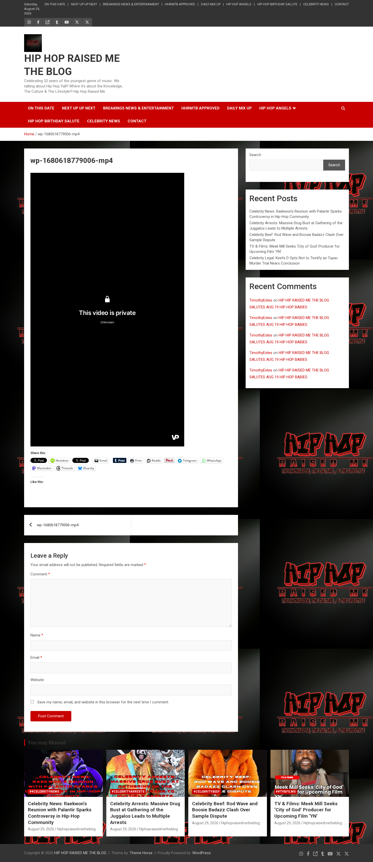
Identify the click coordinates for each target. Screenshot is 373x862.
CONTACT (342, 4)
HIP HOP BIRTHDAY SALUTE (277, 4)
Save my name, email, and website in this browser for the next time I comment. (103, 702)
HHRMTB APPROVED (180, 4)
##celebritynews (44, 791)
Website (37, 680)
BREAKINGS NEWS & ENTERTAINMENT (131, 4)
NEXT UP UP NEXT (84, 4)
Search (255, 155)
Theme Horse (141, 853)
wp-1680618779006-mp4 (57, 525)
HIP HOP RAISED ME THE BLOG (80, 853)
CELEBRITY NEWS (316, 4)
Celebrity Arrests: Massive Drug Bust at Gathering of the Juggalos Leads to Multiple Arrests (145, 813)
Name (36, 635)
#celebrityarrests (128, 791)
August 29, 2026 (41, 829)
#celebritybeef (207, 791)
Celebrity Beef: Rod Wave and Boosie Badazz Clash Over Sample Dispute (225, 810)
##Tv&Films (286, 791)
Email (36, 657)
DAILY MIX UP (211, 4)
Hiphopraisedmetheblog (76, 829)
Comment (40, 574)
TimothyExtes (260, 300)
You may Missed (47, 743)
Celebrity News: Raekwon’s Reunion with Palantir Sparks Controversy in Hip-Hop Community (59, 813)
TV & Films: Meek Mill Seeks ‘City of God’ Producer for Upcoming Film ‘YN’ (305, 810)
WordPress (201, 853)
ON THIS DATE (54, 4)
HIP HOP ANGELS (238, 4)
